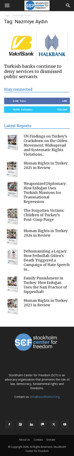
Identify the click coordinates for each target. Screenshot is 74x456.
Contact (38, 439)
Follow (62, 109)
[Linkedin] (31, 424)
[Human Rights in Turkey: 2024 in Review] (12, 237)
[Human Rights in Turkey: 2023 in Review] (12, 306)
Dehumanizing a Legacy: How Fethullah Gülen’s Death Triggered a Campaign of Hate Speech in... (47, 260)
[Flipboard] (20, 424)
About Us (24, 439)
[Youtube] (65, 424)
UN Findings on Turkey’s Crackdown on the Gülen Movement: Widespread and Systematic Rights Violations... (45, 145)
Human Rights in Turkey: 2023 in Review (46, 302)
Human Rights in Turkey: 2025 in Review (46, 165)
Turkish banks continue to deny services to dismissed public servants (33, 71)
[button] (7, 5)
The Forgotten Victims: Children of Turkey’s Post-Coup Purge (44, 215)
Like (64, 100)
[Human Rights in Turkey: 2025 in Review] (12, 169)
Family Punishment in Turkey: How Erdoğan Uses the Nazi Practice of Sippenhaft (45, 285)
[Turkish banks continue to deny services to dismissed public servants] (37, 45)
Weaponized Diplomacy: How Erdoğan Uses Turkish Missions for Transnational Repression (45, 192)
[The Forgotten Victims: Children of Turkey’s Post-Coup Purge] (12, 216)
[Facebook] (9, 424)
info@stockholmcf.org (45, 397)
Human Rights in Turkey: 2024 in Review (46, 233)
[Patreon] (42, 424)
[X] (54, 424)
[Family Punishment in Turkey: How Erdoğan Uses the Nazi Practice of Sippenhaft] (12, 284)
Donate (51, 439)
